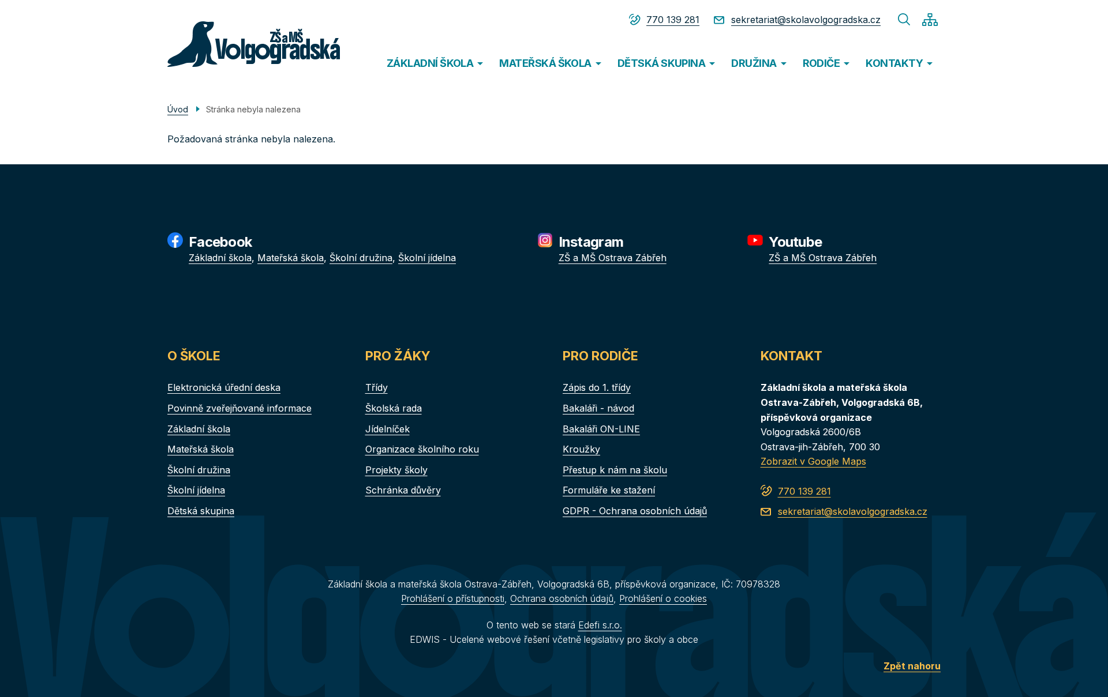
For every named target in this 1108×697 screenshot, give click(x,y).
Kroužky (581, 449)
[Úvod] (231, 44)
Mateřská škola (290, 257)
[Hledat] (904, 19)
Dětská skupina (200, 511)
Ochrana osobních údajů (561, 598)
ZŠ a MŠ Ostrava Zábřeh (613, 257)
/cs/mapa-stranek (930, 19)
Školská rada (393, 408)
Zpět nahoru (912, 666)
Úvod (177, 109)
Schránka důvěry (403, 490)
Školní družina (361, 257)
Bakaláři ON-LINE (601, 429)
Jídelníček (387, 429)
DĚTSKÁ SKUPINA (661, 63)
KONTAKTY (894, 63)
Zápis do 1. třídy (597, 387)
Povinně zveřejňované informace (239, 408)
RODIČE (821, 63)
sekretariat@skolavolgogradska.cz (806, 19)
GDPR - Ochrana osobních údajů (635, 511)
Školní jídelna (427, 257)
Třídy (376, 387)
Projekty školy (396, 470)
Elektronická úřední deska (223, 387)
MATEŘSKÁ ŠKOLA (545, 63)
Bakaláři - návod (598, 408)
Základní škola (220, 257)
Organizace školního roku (422, 449)
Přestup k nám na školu (615, 470)
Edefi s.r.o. (600, 625)
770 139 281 (672, 19)
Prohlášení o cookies (663, 598)
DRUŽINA (753, 63)
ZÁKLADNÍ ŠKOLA (430, 63)
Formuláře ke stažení (609, 490)
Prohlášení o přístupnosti (452, 598)
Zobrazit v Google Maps (813, 461)
